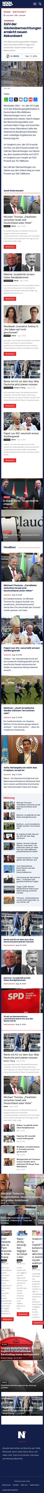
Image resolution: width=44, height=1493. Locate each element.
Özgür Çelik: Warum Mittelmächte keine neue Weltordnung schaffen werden (27, 889)
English (6, 497)
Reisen (7, 12)
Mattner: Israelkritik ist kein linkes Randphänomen (19, 276)
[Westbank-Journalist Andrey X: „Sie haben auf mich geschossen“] (22, 314)
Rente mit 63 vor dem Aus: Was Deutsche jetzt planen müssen (21, 383)
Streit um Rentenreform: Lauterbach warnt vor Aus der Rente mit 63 (18, 1018)
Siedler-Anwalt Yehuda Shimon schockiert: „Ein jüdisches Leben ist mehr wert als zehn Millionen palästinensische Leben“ (27, 847)
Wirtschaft (19, 12)
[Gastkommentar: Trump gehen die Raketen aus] (9, 859)
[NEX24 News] (22, 1435)
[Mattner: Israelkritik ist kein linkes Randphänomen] (22, 262)
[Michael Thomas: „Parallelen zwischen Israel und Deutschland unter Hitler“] (22, 205)
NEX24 (16, 56)
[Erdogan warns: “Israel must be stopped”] (22, 494)
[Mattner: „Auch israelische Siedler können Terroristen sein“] (22, 689)
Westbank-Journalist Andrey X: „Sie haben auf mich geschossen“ (21, 329)
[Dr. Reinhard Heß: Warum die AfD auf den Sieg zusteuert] (9, 836)
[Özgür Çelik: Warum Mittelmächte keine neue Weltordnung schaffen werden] (9, 889)
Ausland (7, 226)
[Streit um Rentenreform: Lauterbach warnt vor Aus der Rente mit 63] (22, 1000)
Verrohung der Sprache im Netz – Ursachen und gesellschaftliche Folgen (28, 879)
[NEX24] (8, 56)
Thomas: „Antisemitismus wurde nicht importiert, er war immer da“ (27, 900)
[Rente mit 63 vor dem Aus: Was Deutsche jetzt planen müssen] (22, 369)
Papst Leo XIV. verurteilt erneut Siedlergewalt (22, 649)
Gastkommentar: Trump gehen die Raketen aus (27, 859)
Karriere (4, 1382)
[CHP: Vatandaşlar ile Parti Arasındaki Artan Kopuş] (6, 1233)
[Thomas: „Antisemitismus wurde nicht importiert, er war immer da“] (9, 900)
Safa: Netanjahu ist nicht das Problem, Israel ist (20, 769)
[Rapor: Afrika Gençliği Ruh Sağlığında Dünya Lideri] (22, 1233)
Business (7, 532)
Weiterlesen (10, 247)
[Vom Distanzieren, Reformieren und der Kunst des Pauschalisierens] (9, 869)
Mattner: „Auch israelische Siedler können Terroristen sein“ (19, 710)
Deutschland (8, 281)
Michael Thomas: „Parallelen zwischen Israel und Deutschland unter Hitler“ (20, 219)
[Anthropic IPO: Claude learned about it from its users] (22, 525)
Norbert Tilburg (19, 388)
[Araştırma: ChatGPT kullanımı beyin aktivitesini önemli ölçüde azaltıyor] (37, 1233)
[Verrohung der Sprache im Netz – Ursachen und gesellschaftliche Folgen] (9, 879)
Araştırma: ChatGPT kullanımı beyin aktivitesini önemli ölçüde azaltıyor (37, 1251)
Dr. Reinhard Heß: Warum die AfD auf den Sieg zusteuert (27, 836)
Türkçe (4, 1260)
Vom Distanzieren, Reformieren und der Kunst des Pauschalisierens (25, 869)
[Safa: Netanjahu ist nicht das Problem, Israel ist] (22, 749)
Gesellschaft (6, 1190)
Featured (7, 336)
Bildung (4, 1344)
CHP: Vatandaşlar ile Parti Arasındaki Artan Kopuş (6, 1247)
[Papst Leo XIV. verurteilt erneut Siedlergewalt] (22, 421)
